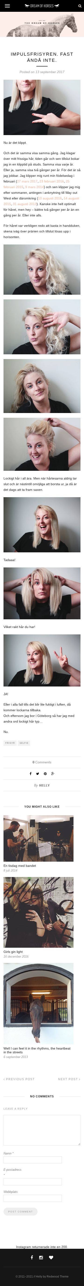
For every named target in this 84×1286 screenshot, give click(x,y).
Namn (9, 1153)
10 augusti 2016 (50, 198)
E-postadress (12, 1172)
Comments (42, 762)
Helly (44, 785)
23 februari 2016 (51, 181)
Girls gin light (13, 952)
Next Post (68, 1079)
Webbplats (11, 1192)
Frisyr (10, 743)
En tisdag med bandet (20, 866)
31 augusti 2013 (25, 204)
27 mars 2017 (27, 181)
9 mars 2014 (34, 187)
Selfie (24, 743)
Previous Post (20, 1079)
